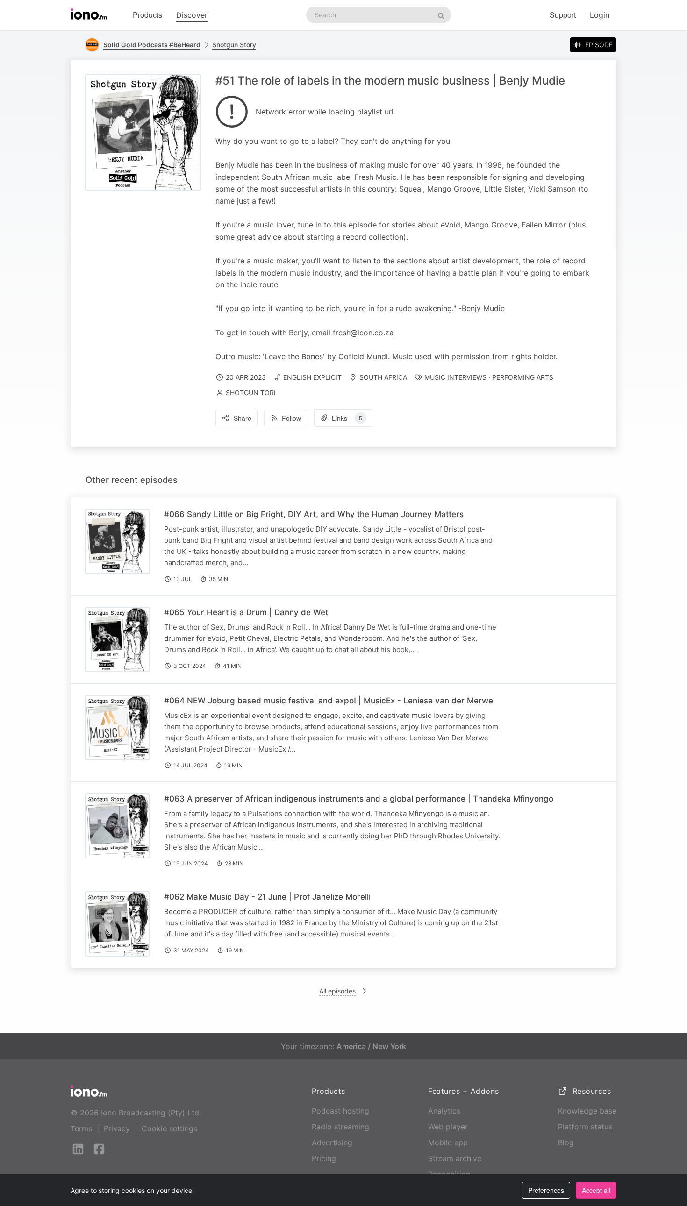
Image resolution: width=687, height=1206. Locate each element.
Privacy (117, 1128)
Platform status (585, 1126)
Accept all (596, 1190)
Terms (81, 1128)
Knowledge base (587, 1110)
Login (599, 15)
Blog (566, 1142)
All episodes (337, 991)
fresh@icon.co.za (363, 332)
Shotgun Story (234, 45)
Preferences (546, 1190)
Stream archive (454, 1158)
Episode (599, 45)
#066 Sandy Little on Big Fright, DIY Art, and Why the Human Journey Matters (314, 514)
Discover (192, 15)
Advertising (332, 1142)
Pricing (324, 1158)
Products (147, 14)
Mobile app (448, 1142)
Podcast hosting (340, 1110)
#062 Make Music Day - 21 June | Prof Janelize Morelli (267, 896)
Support (563, 14)
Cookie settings (169, 1128)
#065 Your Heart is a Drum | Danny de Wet (246, 612)
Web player (448, 1126)
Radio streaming (340, 1126)
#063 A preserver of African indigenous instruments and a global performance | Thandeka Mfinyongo (358, 798)
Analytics (444, 1110)
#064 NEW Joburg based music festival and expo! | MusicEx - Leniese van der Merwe (328, 700)
